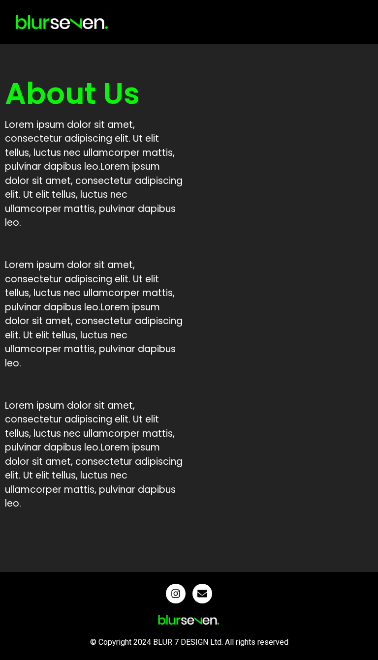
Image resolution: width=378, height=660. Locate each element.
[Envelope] (202, 593)
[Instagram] (176, 593)
